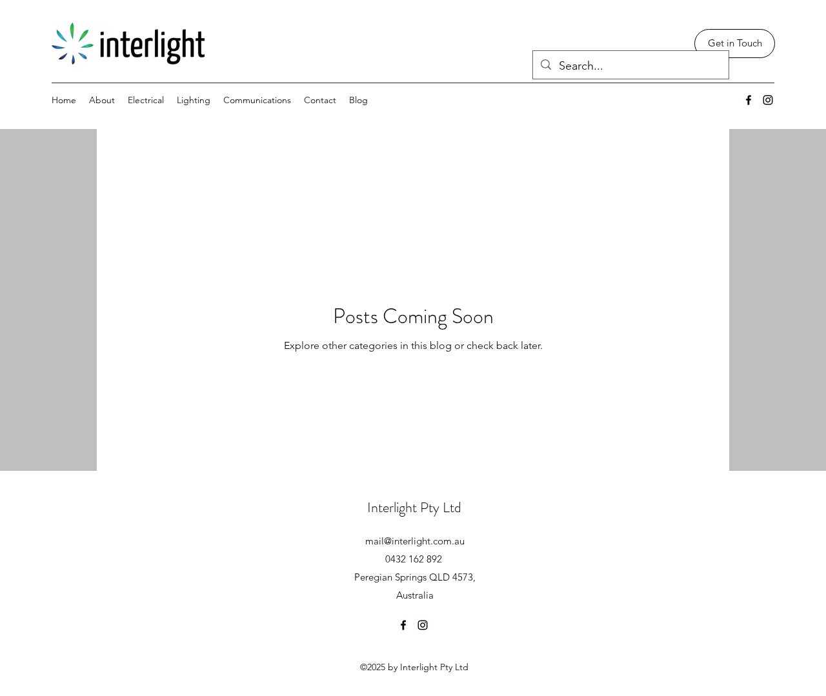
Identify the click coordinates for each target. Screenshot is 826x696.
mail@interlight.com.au (415, 541)
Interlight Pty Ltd (414, 507)
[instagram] (767, 100)
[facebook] (748, 100)
